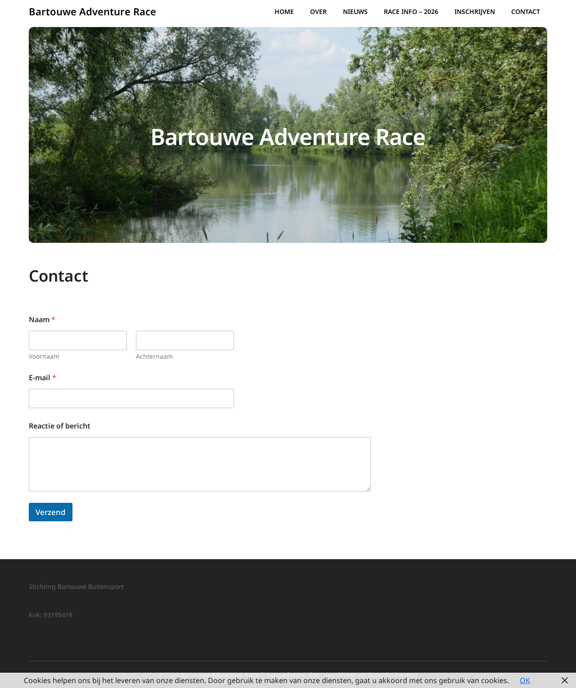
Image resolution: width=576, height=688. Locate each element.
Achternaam (154, 356)
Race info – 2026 (411, 11)
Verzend (51, 512)
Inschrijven (474, 11)
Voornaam (44, 356)
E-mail (42, 378)
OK (525, 680)
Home (284, 11)
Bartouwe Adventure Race (92, 11)
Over (318, 11)
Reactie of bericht (59, 426)
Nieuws (355, 11)
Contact (525, 11)
